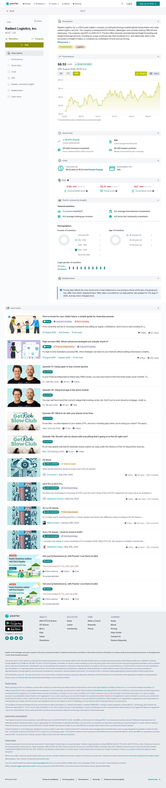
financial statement (67, 734)
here (102, 710)
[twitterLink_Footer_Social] (17, 638)
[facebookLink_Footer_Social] (7, 638)
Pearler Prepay (95, 169)
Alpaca (109, 690)
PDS (104, 720)
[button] (11, 38)
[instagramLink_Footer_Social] (12, 638)
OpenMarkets (98, 690)
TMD (134, 720)
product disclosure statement (134, 756)
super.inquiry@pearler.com (42, 763)
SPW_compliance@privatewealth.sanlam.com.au (23, 766)
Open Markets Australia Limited (109, 687)
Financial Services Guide (27, 678)
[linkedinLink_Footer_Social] (21, 638)
